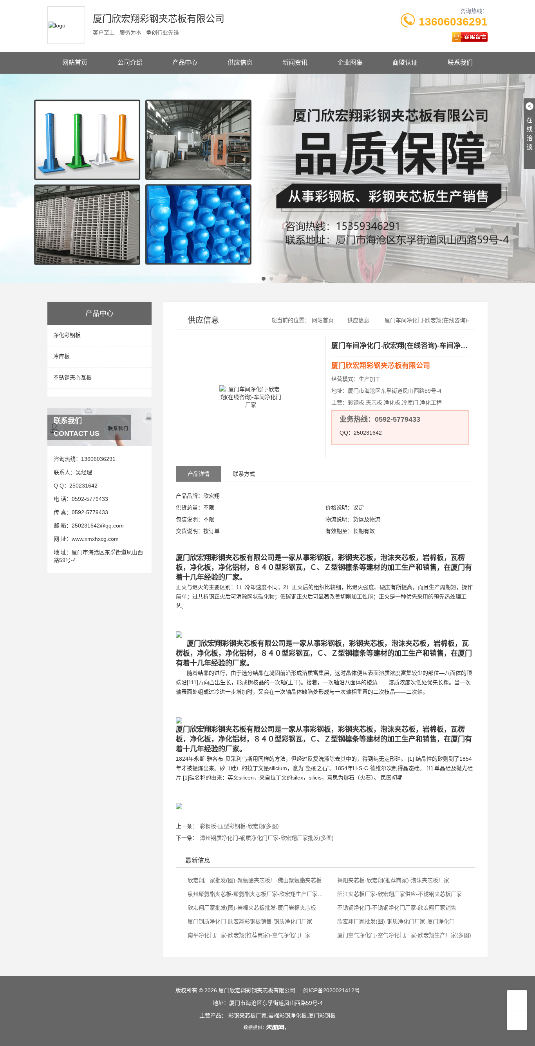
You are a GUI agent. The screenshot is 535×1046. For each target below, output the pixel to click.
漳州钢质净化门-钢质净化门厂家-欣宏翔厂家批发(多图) (267, 838)
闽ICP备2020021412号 (331, 990)
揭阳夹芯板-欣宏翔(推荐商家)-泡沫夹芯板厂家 (392, 880)
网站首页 (74, 62)
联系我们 (460, 62)
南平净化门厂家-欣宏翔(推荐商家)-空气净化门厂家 (248, 935)
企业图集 (350, 62)
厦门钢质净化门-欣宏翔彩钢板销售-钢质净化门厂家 (249, 921)
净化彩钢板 (67, 335)
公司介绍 (130, 62)
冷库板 (61, 356)
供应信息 (240, 62)
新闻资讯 (294, 62)
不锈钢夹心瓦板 (72, 377)
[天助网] (267, 1027)
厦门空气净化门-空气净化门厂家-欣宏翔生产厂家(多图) (403, 935)
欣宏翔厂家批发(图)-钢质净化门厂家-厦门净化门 (395, 921)
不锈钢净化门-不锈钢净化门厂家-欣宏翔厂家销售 (396, 908)
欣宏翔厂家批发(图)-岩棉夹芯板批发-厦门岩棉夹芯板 (251, 908)
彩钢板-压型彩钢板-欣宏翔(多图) (239, 826)
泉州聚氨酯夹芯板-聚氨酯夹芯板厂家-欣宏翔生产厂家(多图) (255, 894)
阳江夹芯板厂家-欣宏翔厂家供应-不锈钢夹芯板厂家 (399, 894)
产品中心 (184, 62)
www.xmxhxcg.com (95, 539)
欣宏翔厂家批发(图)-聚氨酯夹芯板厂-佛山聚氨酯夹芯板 (254, 880)
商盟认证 (405, 62)
